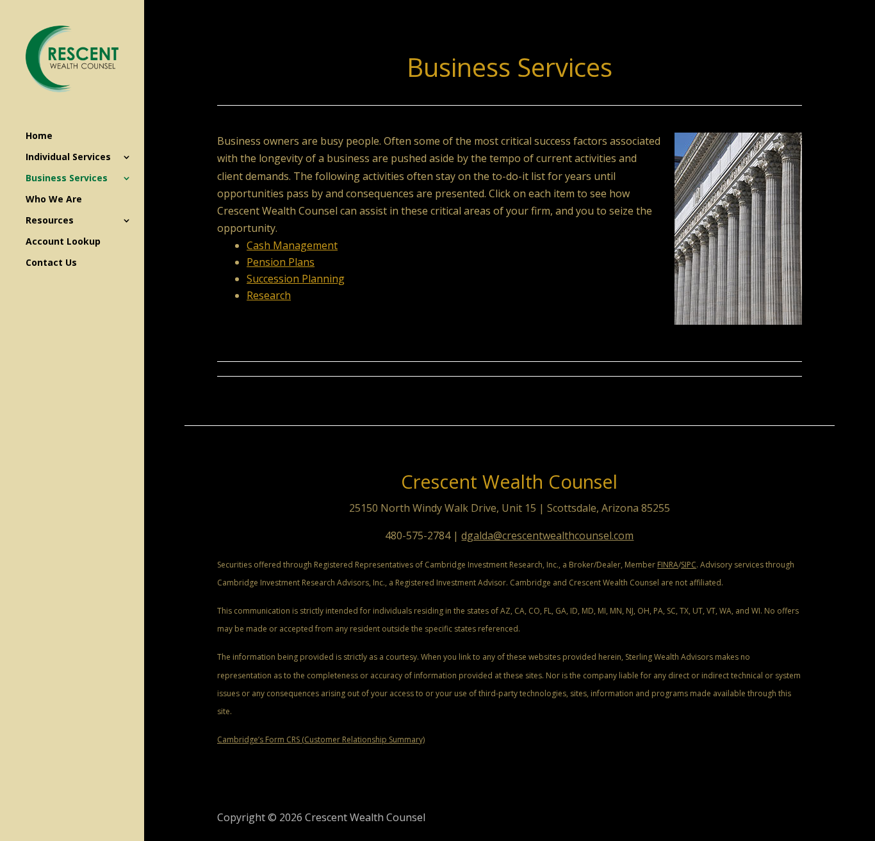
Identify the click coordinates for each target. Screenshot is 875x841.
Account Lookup (63, 242)
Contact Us (51, 263)
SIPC (688, 564)
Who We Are (54, 200)
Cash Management (292, 245)
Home (39, 136)
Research (269, 295)
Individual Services (68, 157)
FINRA (667, 564)
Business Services (67, 179)
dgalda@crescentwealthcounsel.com (547, 535)
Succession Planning (296, 279)
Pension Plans (281, 262)
